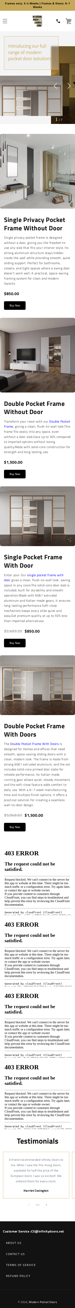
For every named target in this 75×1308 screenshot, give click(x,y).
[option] (31, 76)
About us (14, 1243)
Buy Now (15, 305)
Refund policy (18, 1276)
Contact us (15, 1254)
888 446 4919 (59, 21)
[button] (5, 21)
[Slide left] (28, 1204)
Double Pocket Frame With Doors (34, 743)
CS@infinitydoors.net (47, 1231)
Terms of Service (21, 1265)
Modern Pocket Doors (43, 1302)
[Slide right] (46, 1204)
